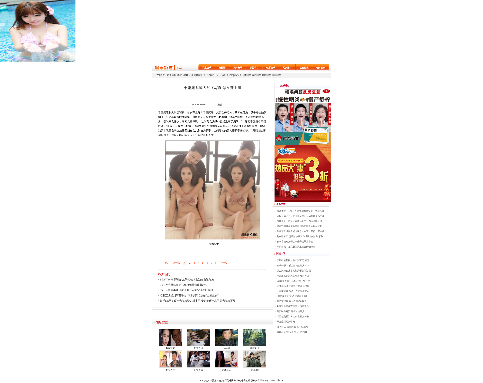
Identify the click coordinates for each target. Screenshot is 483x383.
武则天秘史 (227, 75)
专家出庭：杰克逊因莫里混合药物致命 (296, 246)
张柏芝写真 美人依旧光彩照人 (292, 301)
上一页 (176, 262)
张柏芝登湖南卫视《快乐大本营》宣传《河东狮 (300, 231)
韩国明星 (266, 75)
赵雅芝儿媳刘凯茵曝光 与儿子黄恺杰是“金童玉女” (189, 295)
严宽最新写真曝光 (286, 321)
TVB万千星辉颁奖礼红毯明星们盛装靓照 (184, 284)
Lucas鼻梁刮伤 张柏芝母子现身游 (293, 281)
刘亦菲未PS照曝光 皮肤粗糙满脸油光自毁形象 (187, 279)
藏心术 (237, 75)
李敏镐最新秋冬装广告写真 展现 (293, 260)
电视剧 (222, 67)
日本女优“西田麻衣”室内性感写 (292, 326)
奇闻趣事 (320, 67)
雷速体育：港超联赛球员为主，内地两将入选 (299, 221)
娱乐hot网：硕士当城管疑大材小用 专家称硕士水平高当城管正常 (197, 300)
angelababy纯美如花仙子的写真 (292, 331)
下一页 (224, 262)
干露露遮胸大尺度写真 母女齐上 (293, 275)
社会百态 (303, 67)
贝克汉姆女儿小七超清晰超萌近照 (294, 270)
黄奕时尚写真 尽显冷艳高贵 (291, 311)
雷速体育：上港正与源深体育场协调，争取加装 (300, 211)
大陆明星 (246, 75)
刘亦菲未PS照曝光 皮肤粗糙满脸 (293, 286)
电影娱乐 (270, 67)
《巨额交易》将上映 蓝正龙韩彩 (293, 316)
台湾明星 (276, 75)
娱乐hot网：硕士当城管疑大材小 (293, 265)
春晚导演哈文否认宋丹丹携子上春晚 (295, 241)
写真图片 (287, 67)
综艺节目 (254, 67)
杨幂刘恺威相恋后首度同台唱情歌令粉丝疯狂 (299, 226)
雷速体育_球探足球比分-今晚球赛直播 (186, 75)
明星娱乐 (206, 67)
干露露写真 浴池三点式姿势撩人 (293, 291)
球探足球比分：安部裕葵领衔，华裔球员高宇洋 (300, 216)
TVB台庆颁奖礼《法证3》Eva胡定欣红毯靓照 (186, 290)
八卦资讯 (237, 67)
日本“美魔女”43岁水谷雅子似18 (292, 296)
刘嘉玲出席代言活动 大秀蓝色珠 (293, 306)
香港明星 (256, 75)
